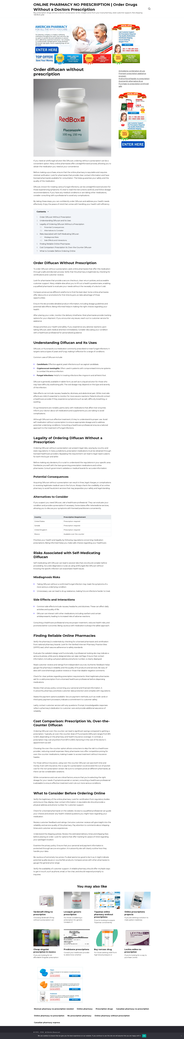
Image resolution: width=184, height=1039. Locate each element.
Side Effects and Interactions (55, 240)
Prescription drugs (104, 1009)
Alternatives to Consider (53, 231)
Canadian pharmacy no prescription (132, 1009)
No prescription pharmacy (79, 1016)
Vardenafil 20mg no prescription (43, 913)
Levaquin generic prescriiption (72, 913)
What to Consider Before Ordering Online (57, 251)
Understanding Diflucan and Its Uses (55, 221)
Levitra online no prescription (132, 950)
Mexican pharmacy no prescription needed (54, 1009)
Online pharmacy (85, 1009)
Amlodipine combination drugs (132, 71)
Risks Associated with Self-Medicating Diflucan (59, 234)
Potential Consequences (54, 227)
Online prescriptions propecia (134, 913)
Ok (144, 1036)
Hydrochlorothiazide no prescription (134, 79)
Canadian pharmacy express (47, 1023)
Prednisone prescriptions (76, 949)
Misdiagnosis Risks (51, 237)
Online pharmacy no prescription (49, 1016)
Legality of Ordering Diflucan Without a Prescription (62, 224)
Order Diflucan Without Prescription (55, 217)
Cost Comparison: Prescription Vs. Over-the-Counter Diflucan (65, 247)
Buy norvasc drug (103, 949)
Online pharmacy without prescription (112, 1016)
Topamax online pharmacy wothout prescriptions (103, 914)
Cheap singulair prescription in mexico (44, 950)
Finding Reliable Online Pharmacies (55, 244)
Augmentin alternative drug (131, 81)
